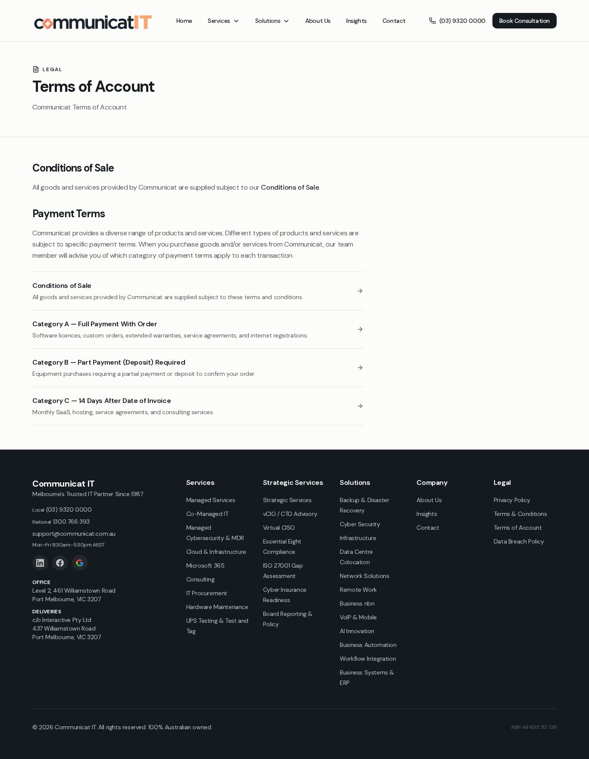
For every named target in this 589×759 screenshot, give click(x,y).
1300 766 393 (61, 521)
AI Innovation (357, 631)
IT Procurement (206, 593)
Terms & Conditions (520, 514)
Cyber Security (360, 524)
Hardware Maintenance (217, 607)
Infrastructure (358, 538)
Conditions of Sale (290, 187)
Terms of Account (518, 527)
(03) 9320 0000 (462, 21)
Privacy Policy (512, 500)
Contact (394, 21)
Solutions (267, 21)
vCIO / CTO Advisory (290, 514)
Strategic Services (287, 500)
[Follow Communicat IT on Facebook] (60, 563)
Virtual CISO (279, 527)
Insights (356, 21)
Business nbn (357, 603)
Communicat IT (63, 483)
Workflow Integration (368, 658)
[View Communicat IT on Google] (80, 563)
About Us (318, 21)
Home (184, 21)
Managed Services (210, 500)
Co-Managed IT (207, 514)
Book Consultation (524, 21)
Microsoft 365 (205, 565)
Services (219, 21)
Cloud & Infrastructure (216, 552)
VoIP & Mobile (358, 617)
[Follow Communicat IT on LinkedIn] (40, 563)
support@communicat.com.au (74, 533)
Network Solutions (364, 576)
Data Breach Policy (519, 541)
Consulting (200, 579)
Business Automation (368, 645)
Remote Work (358, 589)
